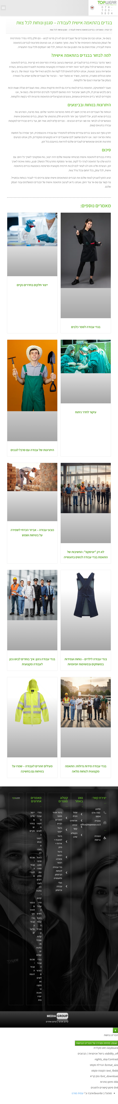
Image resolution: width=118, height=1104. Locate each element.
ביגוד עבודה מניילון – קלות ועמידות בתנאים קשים (38, 936)
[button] (3, 7)
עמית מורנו (77, 1093)
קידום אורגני (63, 1021)
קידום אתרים (51, 1021)
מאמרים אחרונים (36, 799)
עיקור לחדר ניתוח (85, 412)
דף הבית (108, 29)
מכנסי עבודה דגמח (32, 967)
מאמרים (99, 29)
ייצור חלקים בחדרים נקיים (32, 285)
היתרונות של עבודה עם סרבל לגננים (32, 450)
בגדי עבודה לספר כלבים (85, 327)
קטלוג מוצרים (63, 799)
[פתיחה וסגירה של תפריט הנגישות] (115, 1030)
